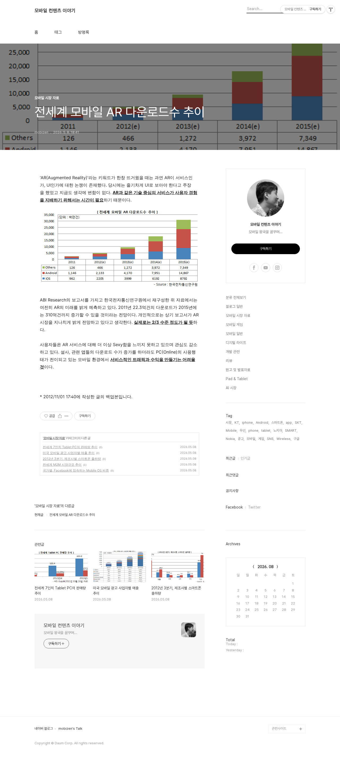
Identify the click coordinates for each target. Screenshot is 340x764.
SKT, (298, 423)
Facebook (234, 507)
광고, (241, 439)
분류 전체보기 (236, 297)
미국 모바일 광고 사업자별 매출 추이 (69, 453)
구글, (297, 439)
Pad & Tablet (237, 379)
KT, (237, 423)
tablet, (266, 431)
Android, (262, 423)
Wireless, (284, 439)
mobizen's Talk (70, 729)
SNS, (270, 439)
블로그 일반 (234, 306)
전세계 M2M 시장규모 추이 (62, 465)
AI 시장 (231, 388)
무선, (243, 431)
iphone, (248, 423)
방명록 (83, 32)
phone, (253, 431)
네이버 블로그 (44, 729)
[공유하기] (60, 416)
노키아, (278, 431)
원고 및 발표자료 (238, 370)
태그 (58, 32)
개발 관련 (233, 352)
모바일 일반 (234, 333)
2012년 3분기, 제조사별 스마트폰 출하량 (72, 459)
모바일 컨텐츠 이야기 (55, 10)
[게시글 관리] (66, 416)
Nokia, (231, 439)
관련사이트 (279, 729)
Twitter (254, 507)
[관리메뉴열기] (331, 9)
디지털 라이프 (236, 343)
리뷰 (229, 361)
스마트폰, (277, 423)
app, (289, 423)
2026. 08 (266, 566)
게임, (261, 439)
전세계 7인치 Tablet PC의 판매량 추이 (70, 447)
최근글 (230, 458)
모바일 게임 (234, 324)
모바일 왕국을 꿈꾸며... (60, 633)
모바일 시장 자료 (54, 438)
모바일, (251, 439)
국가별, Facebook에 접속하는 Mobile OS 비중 (76, 470)
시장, (229, 423)
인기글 (245, 458)
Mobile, (231, 431)
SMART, (291, 431)
